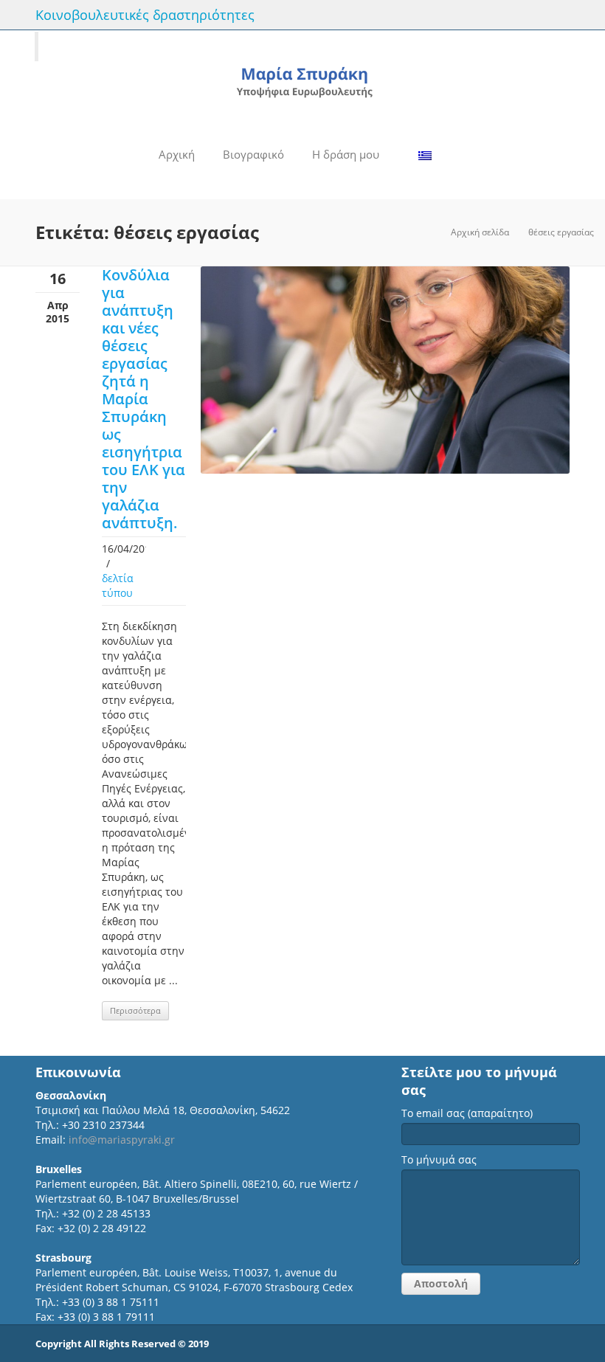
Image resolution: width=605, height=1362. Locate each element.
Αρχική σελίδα (480, 232)
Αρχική (177, 154)
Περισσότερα (135, 1010)
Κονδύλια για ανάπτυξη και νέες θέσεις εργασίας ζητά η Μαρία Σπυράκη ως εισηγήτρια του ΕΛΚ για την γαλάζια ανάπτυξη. (143, 399)
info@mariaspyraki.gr (122, 1140)
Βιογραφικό (253, 154)
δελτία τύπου (118, 585)
